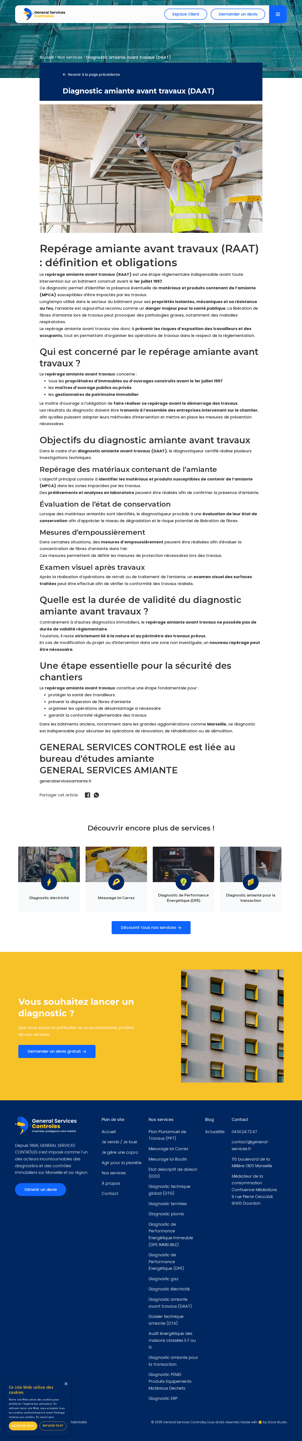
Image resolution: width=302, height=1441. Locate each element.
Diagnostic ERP (163, 1398)
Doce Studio (277, 1422)
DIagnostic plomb (166, 1214)
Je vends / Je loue (119, 1142)
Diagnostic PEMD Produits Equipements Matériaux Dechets (170, 1381)
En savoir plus (45, 1417)
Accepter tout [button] (23, 1426)
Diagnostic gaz (163, 1279)
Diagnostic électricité (169, 1289)
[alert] (37, 1408)
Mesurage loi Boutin (168, 1159)
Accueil (109, 1131)
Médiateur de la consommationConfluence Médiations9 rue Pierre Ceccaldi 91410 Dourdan (254, 1189)
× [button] (65, 1384)
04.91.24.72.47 (244, 1131)
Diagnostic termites (168, 1203)
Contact (110, 1193)
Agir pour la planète (121, 1162)
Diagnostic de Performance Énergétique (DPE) (166, 1261)
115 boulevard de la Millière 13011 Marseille (252, 1162)
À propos (111, 1183)
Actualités (215, 1131)
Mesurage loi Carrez (168, 1148)
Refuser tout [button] (53, 1425)
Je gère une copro (120, 1152)
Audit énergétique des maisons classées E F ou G (172, 1340)
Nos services (114, 1173)
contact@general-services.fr (250, 1145)
